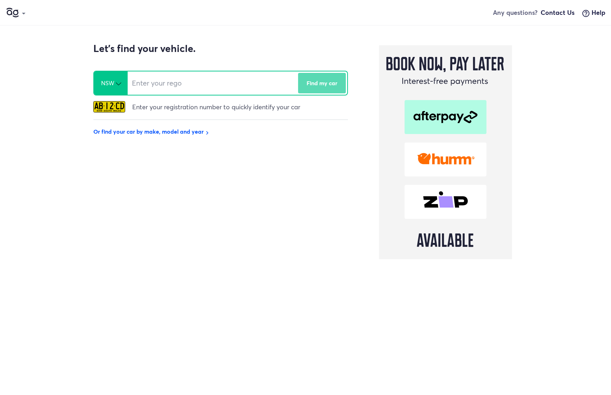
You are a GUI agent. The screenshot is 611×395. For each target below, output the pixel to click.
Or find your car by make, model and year (152, 131)
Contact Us (558, 12)
